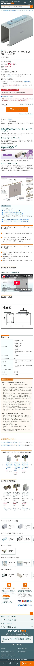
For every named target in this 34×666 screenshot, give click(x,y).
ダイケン (3, 50)
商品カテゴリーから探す (8, 616)
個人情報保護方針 (22, 651)
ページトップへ (31, 613)
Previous (2, 465)
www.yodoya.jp (17, 644)
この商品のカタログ (7, 96)
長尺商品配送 (27, 81)
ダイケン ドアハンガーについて (10, 211)
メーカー (15, 445)
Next (31, 465)
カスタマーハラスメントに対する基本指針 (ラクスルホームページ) (8, 656)
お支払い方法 (25, 588)
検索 (31, 7)
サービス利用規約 (22, 648)
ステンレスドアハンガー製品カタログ (12, 214)
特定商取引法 (7, 651)
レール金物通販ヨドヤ (6, 10)
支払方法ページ (10, 76)
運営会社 (3, 648)
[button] (1, 499)
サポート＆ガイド (6, 623)
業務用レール (15, 10)
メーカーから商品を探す (8, 620)
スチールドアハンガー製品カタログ (11, 212)
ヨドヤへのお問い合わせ (8, 627)
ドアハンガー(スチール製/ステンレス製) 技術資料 (15, 221)
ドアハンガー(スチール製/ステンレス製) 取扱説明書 (15, 219)
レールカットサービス (9, 588)
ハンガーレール (23, 10)
